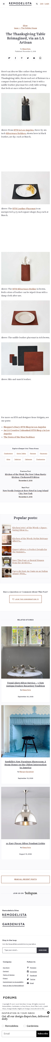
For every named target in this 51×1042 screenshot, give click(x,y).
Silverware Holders (16, 133)
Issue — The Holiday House (25, 28)
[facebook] (15, 58)
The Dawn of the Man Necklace (19, 437)
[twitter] (28, 58)
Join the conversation (27, 599)
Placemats (43, 453)
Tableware (28, 459)
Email (32, 983)
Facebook (33, 975)
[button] (37, 4)
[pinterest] (21, 58)
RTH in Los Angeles (24, 130)
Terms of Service (8, 975)
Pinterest (33, 967)
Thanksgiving (8, 453)
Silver (25, 26)
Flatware (33, 453)
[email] (34, 58)
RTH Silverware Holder (24, 289)
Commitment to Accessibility (13, 982)
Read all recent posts (25, 879)
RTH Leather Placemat (24, 209)
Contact (6, 971)
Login (47, 4)
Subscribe (43, 1034)
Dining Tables (21, 453)
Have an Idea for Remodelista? (13, 985)
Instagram (33, 971)
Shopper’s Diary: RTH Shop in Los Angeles (25, 427)
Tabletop (17, 459)
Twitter (32, 979)
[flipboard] (9, 58)
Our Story (6, 967)
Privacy (5, 978)
